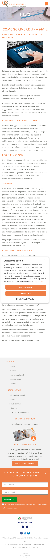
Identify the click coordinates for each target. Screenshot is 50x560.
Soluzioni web (15, 404)
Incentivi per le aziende (19, 412)
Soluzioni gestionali (17, 395)
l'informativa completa (9, 508)
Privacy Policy (25, 552)
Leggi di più (38, 281)
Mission (12, 371)
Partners (12, 383)
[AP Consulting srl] (14, 3)
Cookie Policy (25, 553)
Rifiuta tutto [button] (26, 293)
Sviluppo (13, 408)
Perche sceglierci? (16, 375)
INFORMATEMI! (9, 499)
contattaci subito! (24, 463)
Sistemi (12, 399)
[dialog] (25, 280)
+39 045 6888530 (12, 544)
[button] (25, 299)
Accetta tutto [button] (25, 287)
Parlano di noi (15, 379)
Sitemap (25, 557)
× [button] (45, 260)
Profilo (12, 366)
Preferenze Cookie (25, 555)
